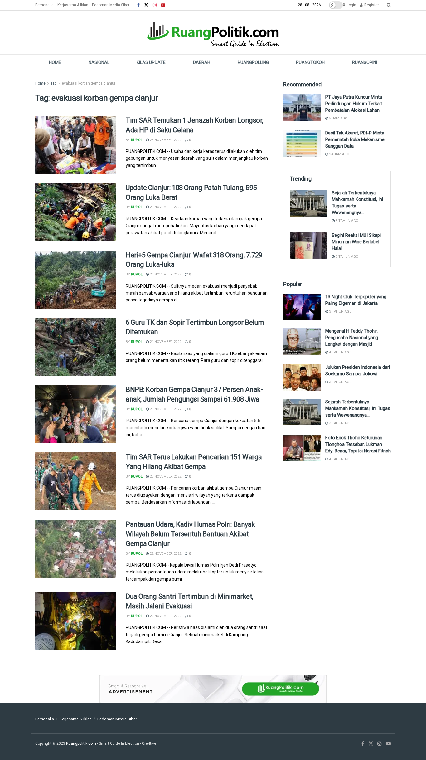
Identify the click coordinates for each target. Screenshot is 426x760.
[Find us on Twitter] (146, 5)
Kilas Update (151, 62)
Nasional (99, 62)
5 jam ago (337, 118)
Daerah (201, 62)
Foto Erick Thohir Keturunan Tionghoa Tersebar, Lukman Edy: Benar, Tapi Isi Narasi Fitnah (358, 444)
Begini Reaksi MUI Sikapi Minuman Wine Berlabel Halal (356, 241)
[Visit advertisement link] (213, 689)
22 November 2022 (165, 554)
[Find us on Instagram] (155, 5)
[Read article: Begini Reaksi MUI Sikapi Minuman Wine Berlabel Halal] (308, 245)
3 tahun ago (346, 221)
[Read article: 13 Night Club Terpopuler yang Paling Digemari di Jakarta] (302, 307)
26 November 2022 (165, 140)
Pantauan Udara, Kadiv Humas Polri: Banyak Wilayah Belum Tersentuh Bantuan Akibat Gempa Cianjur (190, 534)
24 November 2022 (165, 342)
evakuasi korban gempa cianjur (88, 83)
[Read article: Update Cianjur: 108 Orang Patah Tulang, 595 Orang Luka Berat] (75, 212)
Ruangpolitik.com (81, 743)
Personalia (44, 5)
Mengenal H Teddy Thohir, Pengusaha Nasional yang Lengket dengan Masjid (351, 337)
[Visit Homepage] (213, 32)
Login (351, 5)
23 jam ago (338, 154)
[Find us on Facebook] (138, 5)
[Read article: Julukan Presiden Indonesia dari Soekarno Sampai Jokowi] (302, 377)
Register (371, 5)
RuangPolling (253, 62)
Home (55, 62)
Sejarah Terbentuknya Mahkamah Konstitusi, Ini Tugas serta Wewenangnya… (357, 408)
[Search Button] (389, 5)
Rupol (137, 140)
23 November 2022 (165, 409)
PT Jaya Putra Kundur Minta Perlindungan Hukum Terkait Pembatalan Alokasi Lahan (353, 103)
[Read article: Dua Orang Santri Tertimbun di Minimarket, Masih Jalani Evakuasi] (75, 621)
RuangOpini (364, 62)
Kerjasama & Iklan (72, 5)
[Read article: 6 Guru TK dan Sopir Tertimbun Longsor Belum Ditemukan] (75, 347)
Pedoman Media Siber (110, 5)
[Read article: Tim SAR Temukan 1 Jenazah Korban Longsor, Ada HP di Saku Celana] (75, 145)
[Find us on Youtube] (163, 5)
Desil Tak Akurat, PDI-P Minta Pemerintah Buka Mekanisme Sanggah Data (355, 139)
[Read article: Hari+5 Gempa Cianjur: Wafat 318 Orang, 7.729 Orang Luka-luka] (75, 280)
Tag (54, 83)
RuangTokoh (310, 62)
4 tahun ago (340, 352)
